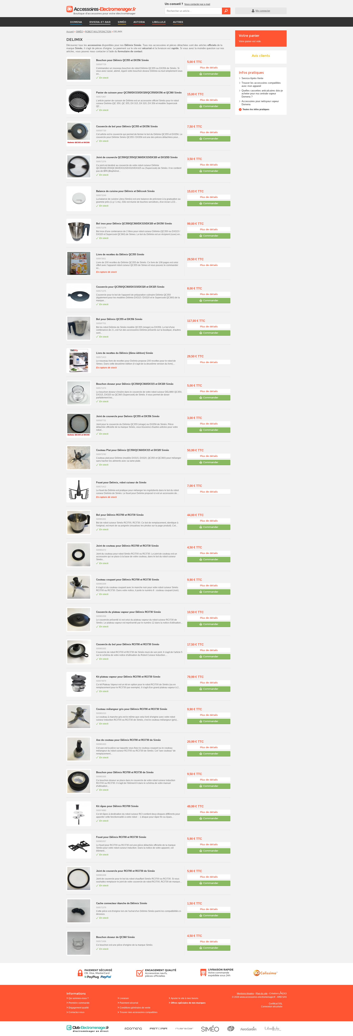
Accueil (70, 31)
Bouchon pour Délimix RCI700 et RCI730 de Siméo (125, 772)
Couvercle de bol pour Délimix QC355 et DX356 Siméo (127, 126)
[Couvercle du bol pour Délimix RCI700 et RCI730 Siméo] (80, 651)
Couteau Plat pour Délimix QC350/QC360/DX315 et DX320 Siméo (132, 450)
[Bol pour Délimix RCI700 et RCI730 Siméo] (80, 522)
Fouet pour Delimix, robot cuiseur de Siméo (121, 482)
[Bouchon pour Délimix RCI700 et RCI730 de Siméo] (80, 781)
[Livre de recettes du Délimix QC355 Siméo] (80, 263)
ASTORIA (139, 21)
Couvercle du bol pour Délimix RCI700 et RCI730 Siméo (127, 644)
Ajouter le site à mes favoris (184, 998)
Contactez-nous (76, 1012)
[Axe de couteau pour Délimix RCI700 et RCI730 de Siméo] (80, 749)
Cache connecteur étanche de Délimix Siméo (121, 903)
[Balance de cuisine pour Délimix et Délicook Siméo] (80, 198)
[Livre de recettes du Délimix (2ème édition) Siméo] (80, 360)
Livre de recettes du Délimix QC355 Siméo (120, 254)
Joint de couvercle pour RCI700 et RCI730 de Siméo (125, 871)
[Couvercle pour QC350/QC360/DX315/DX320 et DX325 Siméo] (80, 295)
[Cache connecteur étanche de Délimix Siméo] (80, 910)
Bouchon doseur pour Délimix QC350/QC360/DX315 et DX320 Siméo (134, 384)
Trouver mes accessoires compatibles (138, 1012)
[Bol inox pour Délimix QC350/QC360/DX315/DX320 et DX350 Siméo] (80, 231)
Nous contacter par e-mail (197, 4)
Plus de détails (209, 67)
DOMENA (76, 21)
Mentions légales (245, 993)
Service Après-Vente (252, 78)
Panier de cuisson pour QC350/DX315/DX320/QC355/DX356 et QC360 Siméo (139, 92)
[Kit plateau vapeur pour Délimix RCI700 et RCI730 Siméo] (80, 684)
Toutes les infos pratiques (256, 109)
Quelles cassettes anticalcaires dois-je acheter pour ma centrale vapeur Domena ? (262, 93)
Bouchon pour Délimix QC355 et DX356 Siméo (122, 60)
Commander (210, 73)
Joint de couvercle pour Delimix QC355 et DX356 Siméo (127, 416)
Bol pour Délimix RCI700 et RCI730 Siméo (120, 514)
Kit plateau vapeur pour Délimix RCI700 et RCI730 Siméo (128, 676)
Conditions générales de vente (135, 1007)
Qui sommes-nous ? (79, 998)
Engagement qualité (79, 1007)
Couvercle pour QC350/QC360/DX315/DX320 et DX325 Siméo (130, 286)
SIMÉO (122, 21)
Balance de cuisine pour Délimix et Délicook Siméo (125, 191)
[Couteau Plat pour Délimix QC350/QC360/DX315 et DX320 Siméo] (80, 457)
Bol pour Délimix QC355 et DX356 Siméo (119, 319)
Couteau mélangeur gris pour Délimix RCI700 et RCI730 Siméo (131, 709)
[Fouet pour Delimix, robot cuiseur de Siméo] (80, 490)
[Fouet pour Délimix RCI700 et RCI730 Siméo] (80, 846)
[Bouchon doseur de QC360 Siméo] (80, 943)
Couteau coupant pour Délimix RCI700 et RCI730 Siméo (127, 579)
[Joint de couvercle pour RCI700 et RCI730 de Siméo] (80, 878)
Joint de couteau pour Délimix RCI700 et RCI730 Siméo (127, 545)
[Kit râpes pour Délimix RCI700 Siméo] (80, 813)
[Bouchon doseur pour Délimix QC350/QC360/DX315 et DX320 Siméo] (80, 393)
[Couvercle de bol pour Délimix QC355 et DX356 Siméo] (80, 134)
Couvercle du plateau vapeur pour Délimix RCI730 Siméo (128, 612)
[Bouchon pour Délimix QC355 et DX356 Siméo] (80, 69)
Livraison (124, 998)
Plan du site (262, 993)
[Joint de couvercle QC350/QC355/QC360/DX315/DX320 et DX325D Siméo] (80, 166)
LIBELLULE (159, 21)
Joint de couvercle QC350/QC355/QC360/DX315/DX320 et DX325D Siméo (137, 157)
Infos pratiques (251, 73)
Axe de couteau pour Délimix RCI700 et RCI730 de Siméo (128, 740)
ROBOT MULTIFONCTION (98, 31)
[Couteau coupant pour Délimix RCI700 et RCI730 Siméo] (80, 587)
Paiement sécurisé (129, 1003)
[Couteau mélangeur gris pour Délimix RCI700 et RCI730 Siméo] (80, 716)
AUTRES (178, 21)
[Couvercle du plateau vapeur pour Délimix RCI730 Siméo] (80, 619)
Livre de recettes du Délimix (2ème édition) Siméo (124, 353)
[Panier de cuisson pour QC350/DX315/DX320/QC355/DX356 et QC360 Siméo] (80, 101)
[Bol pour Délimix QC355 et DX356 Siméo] (80, 328)
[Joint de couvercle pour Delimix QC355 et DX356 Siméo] (80, 425)
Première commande (79, 1003)
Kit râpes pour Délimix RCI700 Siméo (117, 806)
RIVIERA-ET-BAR (99, 21)
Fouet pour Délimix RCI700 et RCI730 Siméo (121, 837)
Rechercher (226, 11)
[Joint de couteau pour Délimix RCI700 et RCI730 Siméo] (80, 554)
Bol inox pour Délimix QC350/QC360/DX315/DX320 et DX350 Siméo (134, 223)
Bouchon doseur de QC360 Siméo (115, 937)
